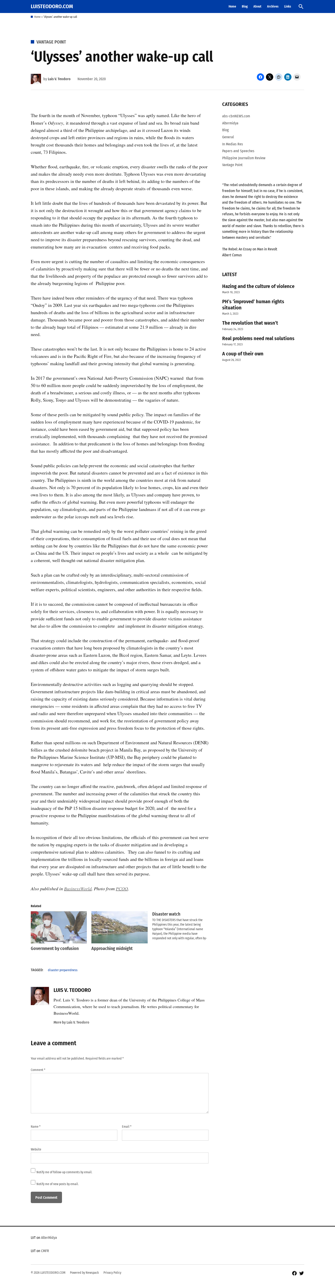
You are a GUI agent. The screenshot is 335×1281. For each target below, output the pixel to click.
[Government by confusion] (59, 927)
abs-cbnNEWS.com (236, 116)
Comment (38, 1070)
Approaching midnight (112, 948)
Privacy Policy (112, 1273)
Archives (272, 6)
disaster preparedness (62, 970)
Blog (245, 6)
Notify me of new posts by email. (57, 1184)
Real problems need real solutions (258, 338)
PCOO (122, 888)
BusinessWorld (78, 888)
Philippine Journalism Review (243, 158)
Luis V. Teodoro (59, 79)
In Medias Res (232, 144)
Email (126, 1127)
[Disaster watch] (182, 926)
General (228, 137)
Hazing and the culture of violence (258, 286)
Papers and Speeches (238, 151)
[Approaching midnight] (119, 927)
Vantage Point (51, 42)
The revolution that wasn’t (250, 323)
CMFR (45, 1251)
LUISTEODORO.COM (52, 6)
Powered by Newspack (84, 1273)
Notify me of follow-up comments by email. (64, 1172)
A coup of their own (242, 354)
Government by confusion (55, 948)
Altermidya (230, 123)
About (257, 6)
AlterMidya (49, 1237)
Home (232, 6)
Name (36, 1127)
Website (36, 1149)
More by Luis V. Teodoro (71, 1022)
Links (287, 6)
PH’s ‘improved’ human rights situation (253, 304)
